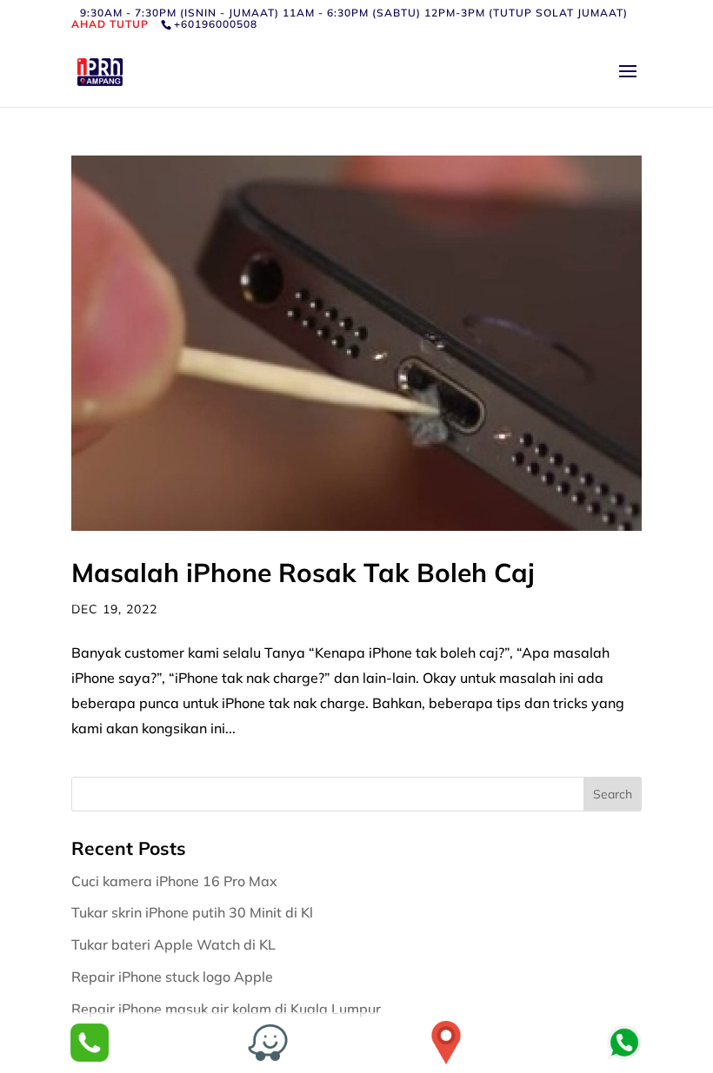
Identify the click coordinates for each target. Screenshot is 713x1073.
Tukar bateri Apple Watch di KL (175, 944)
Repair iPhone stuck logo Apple (174, 976)
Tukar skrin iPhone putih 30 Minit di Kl (194, 912)
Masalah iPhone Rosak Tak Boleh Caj (303, 572)
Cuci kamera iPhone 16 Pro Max (176, 881)
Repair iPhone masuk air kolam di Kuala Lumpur (227, 1008)
